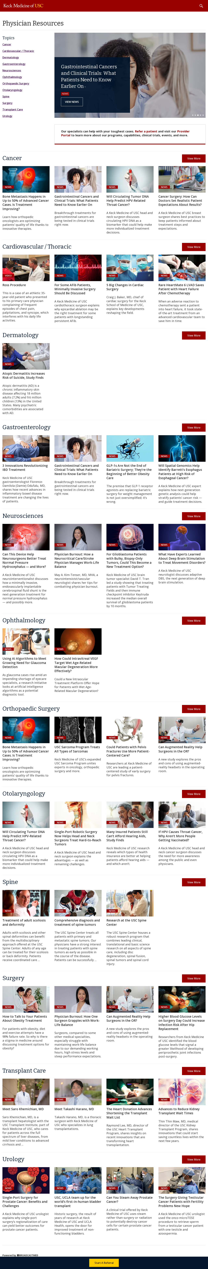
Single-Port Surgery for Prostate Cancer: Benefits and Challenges (24, 1201)
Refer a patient (146, 131)
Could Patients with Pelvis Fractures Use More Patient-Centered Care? (128, 751)
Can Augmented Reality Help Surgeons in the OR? (180, 749)
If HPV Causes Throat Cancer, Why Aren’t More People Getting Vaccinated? (180, 836)
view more (193, 158)
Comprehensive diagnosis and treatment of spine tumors (77, 922)
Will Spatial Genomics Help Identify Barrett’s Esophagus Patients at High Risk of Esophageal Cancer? (180, 472)
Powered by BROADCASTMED (20, 1255)
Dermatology (10, 57)
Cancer (6, 44)
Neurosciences (11, 70)
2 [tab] (195, 115)
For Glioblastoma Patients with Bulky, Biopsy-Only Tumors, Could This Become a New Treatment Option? (128, 560)
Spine (5, 96)
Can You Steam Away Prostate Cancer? (129, 1199)
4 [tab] (200, 115)
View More (193, 335)
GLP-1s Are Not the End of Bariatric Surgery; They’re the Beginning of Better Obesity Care (129, 472)
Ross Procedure (14, 285)
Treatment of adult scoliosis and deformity (24, 922)
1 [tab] (192, 115)
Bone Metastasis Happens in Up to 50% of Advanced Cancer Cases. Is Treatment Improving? (25, 202)
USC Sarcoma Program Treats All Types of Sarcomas (77, 749)
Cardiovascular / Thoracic (18, 51)
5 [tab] (203, 115)
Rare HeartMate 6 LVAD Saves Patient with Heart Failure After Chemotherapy (181, 289)
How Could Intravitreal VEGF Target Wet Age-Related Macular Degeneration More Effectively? (76, 664)
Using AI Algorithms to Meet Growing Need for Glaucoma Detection (24, 662)
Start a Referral (104, 1263)
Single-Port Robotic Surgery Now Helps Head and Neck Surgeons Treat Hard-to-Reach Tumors (77, 838)
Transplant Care (12, 109)
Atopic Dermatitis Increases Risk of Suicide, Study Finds (23, 375)
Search (201, 6)
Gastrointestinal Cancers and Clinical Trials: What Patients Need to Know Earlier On (76, 200)
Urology (7, 116)
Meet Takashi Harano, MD (74, 1109)
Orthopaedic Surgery (15, 83)
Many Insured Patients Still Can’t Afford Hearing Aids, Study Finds (127, 836)
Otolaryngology (12, 90)
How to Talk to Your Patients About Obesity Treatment (24, 1018)
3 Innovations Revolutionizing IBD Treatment (25, 468)
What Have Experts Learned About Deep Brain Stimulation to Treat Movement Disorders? (182, 558)
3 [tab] (198, 115)
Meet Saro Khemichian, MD (23, 1109)
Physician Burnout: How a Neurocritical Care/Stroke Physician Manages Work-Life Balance (76, 560)
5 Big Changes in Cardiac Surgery (125, 287)
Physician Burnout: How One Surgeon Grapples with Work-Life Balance (77, 1020)
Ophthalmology (12, 77)
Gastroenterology (14, 64)
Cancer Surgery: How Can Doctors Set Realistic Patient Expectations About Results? (180, 200)
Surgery (7, 103)
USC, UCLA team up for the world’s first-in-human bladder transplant (77, 1201)
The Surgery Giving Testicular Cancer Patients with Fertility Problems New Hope (181, 1201)
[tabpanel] (130, 75)
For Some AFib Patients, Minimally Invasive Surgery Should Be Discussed (75, 289)
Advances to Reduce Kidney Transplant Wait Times (179, 1111)
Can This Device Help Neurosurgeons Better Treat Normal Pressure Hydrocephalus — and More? (24, 560)
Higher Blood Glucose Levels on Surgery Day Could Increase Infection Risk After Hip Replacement (181, 1022)
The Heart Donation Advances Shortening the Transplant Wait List (129, 1113)
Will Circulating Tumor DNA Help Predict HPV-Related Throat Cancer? (127, 200)
